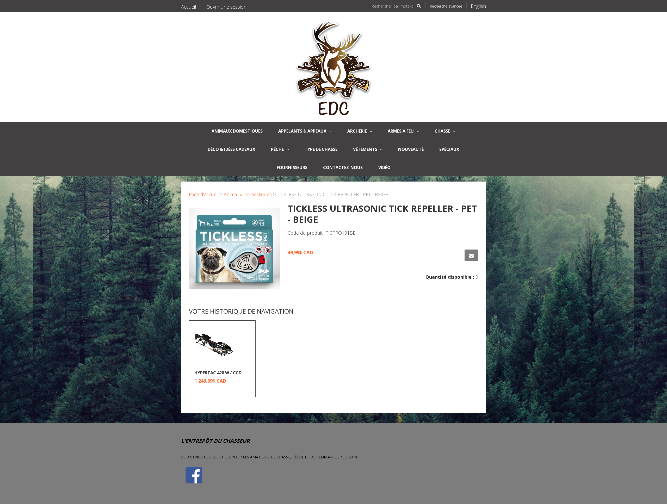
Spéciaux (449, 149)
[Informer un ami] (471, 255)
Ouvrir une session (226, 7)
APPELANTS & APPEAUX (302, 131)
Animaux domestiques (237, 131)
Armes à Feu (401, 131)
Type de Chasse (321, 149)
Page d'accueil (204, 194)
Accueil (188, 7)
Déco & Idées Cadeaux (231, 149)
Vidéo (384, 167)
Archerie (357, 131)
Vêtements (365, 149)
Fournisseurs (292, 167)
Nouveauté (411, 149)
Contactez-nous (343, 167)
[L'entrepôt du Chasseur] (333, 67)
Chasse (442, 131)
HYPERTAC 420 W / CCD (218, 373)
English (478, 6)
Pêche (277, 149)
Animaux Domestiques (248, 194)
